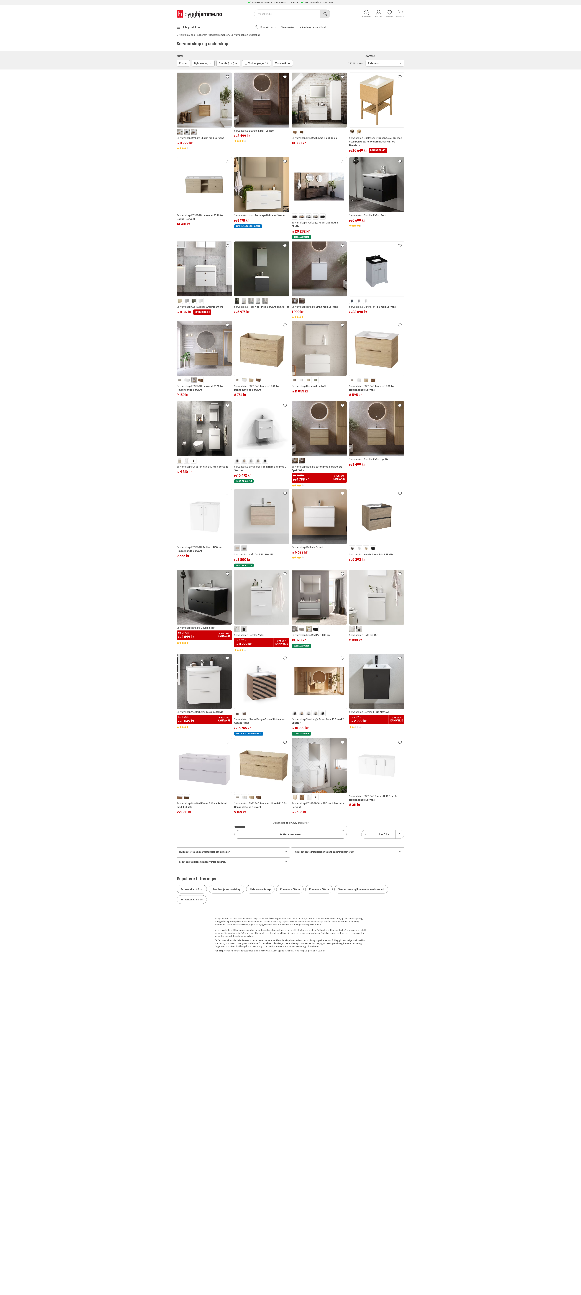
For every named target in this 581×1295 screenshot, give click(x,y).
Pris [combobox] (181, 63)
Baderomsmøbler (219, 34)
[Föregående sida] (365, 834)
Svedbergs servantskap (226, 889)
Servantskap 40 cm (192, 889)
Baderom (202, 34)
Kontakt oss (267, 27)
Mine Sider (378, 17)
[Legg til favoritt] (227, 76)
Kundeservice (366, 17)
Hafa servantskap (260, 889)
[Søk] (325, 14)
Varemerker (288, 27)
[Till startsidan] (199, 14)
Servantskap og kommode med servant (361, 889)
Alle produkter (191, 27)
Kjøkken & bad (187, 34)
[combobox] (383, 834)
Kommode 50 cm (319, 889)
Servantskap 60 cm (192, 899)
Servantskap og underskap (245, 34)
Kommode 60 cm (290, 889)
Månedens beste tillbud (312, 27)
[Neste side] (400, 834)
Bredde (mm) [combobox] (226, 63)
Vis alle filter (282, 63)
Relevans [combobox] (373, 63)
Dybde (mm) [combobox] (201, 63)
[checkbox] (256, 63)
